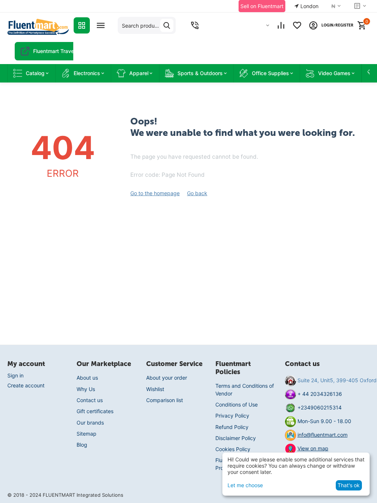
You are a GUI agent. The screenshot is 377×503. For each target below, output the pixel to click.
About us (87, 377)
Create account (26, 385)
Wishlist (155, 389)
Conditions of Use (236, 404)
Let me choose (245, 485)
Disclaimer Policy (235, 438)
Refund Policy (232, 427)
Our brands (90, 422)
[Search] (166, 25)
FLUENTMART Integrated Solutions (83, 495)
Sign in (15, 375)
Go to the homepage (155, 193)
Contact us (90, 400)
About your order (166, 377)
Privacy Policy (232, 415)
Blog (82, 445)
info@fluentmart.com (322, 435)
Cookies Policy (232, 449)
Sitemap (86, 433)
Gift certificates (95, 411)
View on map (312, 448)
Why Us (86, 389)
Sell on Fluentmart (261, 6)
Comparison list (164, 400)
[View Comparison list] (281, 25)
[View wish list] (297, 25)
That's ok (349, 485)
